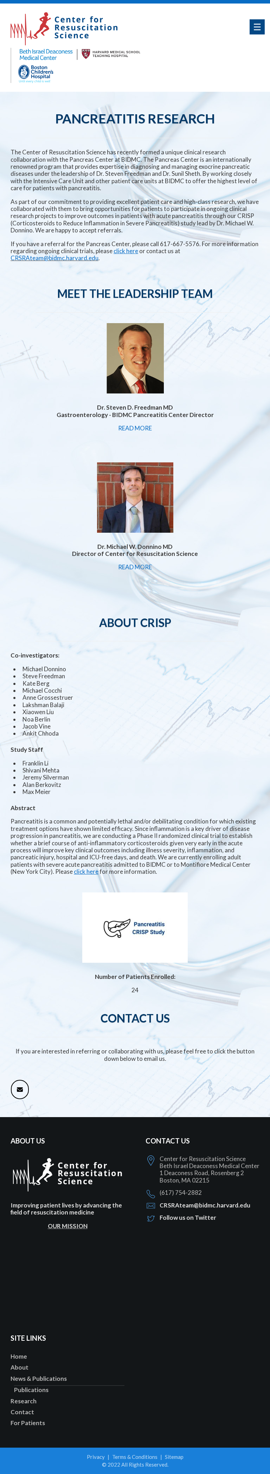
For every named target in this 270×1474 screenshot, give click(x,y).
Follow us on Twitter (188, 1217)
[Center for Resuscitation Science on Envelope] (20, 1089)
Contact (22, 1412)
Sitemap (174, 1457)
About (19, 1367)
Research (24, 1401)
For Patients (28, 1423)
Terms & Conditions (135, 1457)
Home (19, 1356)
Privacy (96, 1457)
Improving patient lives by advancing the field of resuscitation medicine (66, 1208)
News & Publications (39, 1378)
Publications (31, 1389)
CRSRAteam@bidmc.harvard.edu (54, 258)
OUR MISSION (68, 1226)
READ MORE (135, 428)
